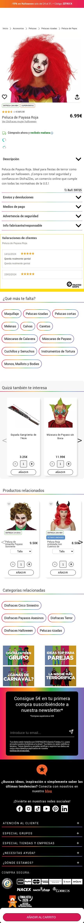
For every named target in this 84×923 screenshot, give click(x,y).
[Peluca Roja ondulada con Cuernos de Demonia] (50, 504)
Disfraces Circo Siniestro (21, 605)
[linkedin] (64, 809)
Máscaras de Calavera (19, 339)
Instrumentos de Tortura (58, 351)
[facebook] (19, 809)
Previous (3, 438)
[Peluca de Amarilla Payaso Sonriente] (8, 504)
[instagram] (28, 809)
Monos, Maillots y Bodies (21, 364)
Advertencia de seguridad (20, 216)
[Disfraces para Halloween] (60, 685)
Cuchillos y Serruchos (19, 351)
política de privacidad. (20, 750)
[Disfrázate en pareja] (60, 664)
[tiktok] (37, 809)
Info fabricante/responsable (22, 225)
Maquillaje (11, 314)
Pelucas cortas (65, 314)
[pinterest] (55, 809)
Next (78, 438)
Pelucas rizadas (37, 314)
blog (48, 791)
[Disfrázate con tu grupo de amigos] (18, 664)
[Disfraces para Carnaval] (18, 685)
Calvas (27, 326)
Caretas (44, 326)
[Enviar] (71, 732)
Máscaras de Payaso (56, 339)
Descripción (11, 159)
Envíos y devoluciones (18, 197)
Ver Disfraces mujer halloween (19, 121)
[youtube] (46, 809)
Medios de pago (14, 206)
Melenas (10, 326)
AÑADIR (24, 472)
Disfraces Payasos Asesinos (24, 618)
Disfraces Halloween (18, 630)
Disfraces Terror (61, 618)
